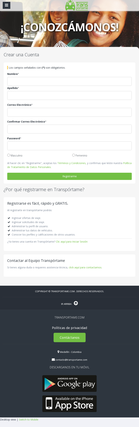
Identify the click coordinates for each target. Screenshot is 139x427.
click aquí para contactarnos (85, 267)
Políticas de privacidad (69, 328)
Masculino (16, 155)
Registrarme (69, 176)
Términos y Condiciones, (71, 163)
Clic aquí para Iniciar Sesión (72, 241)
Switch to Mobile (28, 419)
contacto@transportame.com (71, 359)
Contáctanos (69, 337)
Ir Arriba (66, 304)
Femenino (81, 155)
